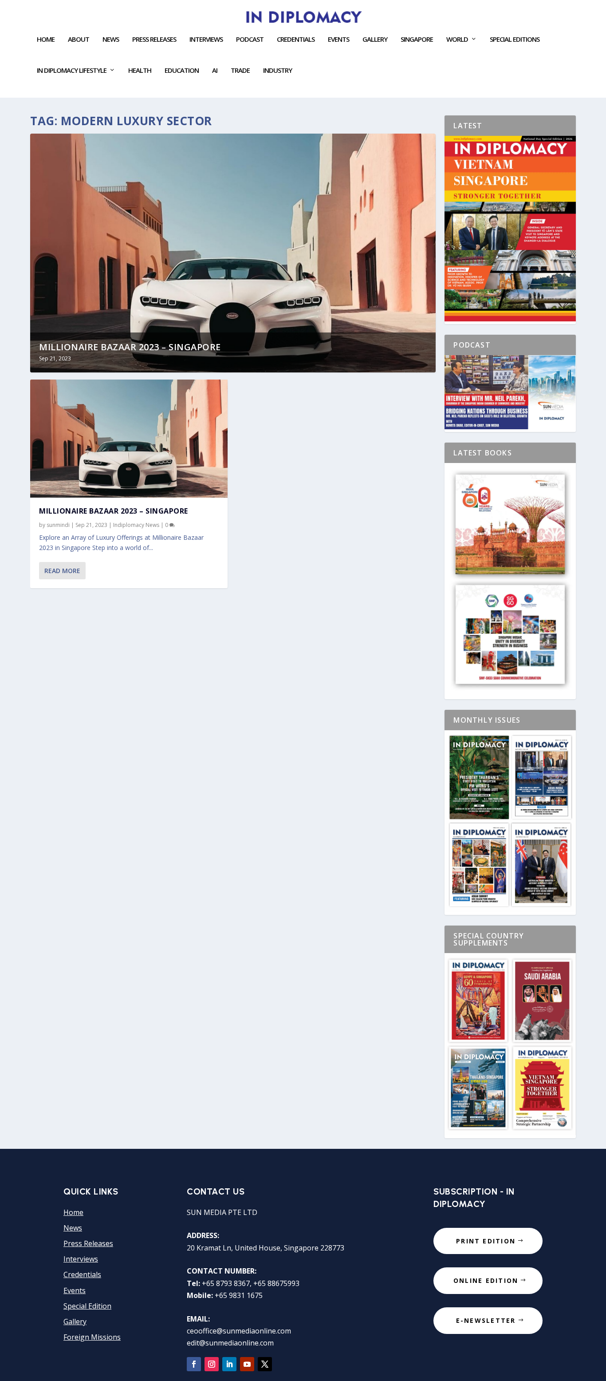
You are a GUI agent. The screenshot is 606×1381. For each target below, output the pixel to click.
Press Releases (154, 40)
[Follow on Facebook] (194, 1364)
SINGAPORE (417, 40)
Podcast (250, 40)
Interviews (206, 40)
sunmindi (58, 525)
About (78, 40)
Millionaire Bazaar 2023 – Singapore (130, 347)
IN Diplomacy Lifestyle (71, 71)
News (110, 40)
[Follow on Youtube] (247, 1364)
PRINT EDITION (485, 1241)
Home (46, 40)
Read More (62, 570)
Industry (277, 71)
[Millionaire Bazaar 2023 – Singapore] (129, 439)
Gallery (374, 40)
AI (214, 71)
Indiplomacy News (136, 525)
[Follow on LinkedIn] (229, 1364)
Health (139, 71)
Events (74, 1290)
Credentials (296, 40)
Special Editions (514, 40)
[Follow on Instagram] (212, 1364)
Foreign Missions (92, 1337)
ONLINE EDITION (485, 1280)
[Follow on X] (265, 1364)
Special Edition (87, 1306)
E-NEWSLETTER (486, 1320)
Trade (240, 71)
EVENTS (338, 40)
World (457, 40)
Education (182, 71)
